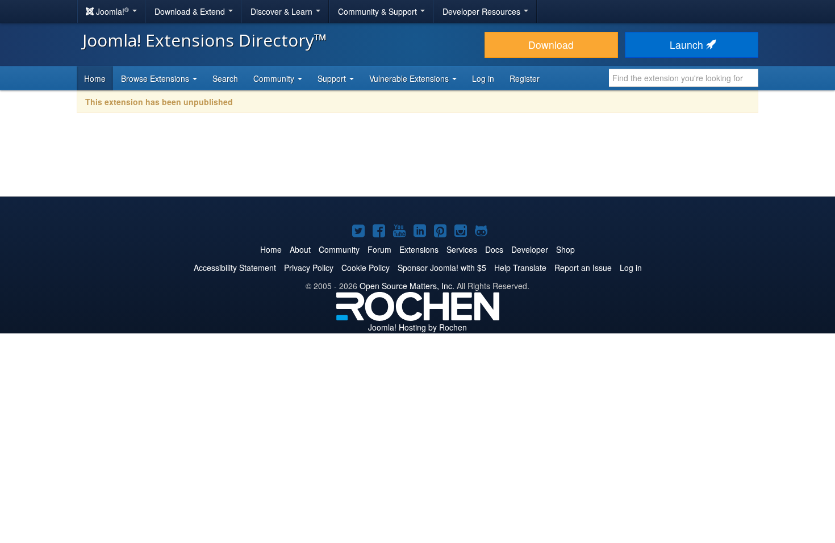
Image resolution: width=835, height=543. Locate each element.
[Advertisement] (417, 162)
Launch (688, 44)
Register (525, 78)
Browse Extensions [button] (156, 78)
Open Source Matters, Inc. (407, 285)
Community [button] (275, 78)
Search (225, 78)
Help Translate (520, 267)
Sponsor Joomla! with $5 (442, 267)
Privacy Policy (308, 267)
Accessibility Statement (235, 267)
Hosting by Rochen (417, 327)
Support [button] (333, 78)
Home (95, 78)
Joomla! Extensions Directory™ (204, 40)
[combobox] (683, 78)
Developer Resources (482, 11)
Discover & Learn (282, 11)
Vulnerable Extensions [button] (410, 78)
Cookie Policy (365, 267)
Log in (483, 78)
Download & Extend (191, 11)
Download (551, 44)
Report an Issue (583, 267)
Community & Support (378, 11)
